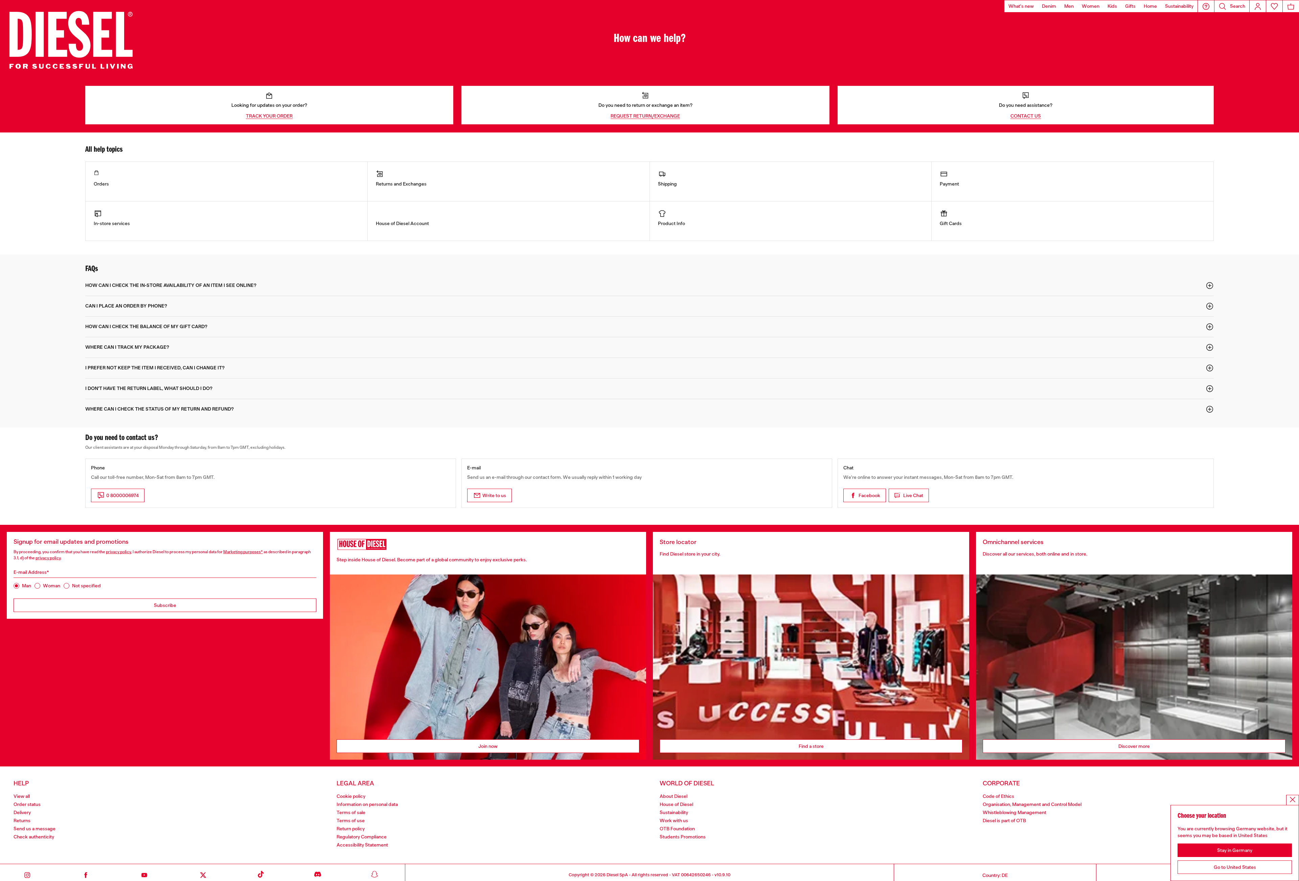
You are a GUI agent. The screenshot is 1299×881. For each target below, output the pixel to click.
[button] (1206, 6)
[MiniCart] (1291, 6)
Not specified (86, 585)
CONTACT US (1025, 116)
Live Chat (913, 495)
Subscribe (165, 605)
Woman (51, 585)
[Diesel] (71, 39)
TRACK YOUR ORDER (269, 116)
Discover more (1134, 746)
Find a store (811, 746)
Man (26, 585)
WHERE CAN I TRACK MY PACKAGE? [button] (127, 347)
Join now (488, 746)
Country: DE (995, 875)
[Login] (1258, 6)
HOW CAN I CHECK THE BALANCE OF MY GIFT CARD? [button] (146, 326)
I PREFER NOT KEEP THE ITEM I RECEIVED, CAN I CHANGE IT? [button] (155, 368)
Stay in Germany (1234, 850)
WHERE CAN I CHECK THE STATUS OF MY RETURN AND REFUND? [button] (159, 409)
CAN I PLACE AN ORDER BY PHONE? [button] (126, 306)
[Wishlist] (1274, 6)
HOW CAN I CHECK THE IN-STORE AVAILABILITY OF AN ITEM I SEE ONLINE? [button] (170, 285)
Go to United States (1235, 867)
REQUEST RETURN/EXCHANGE (645, 116)
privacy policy (118, 551)
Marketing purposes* (243, 551)
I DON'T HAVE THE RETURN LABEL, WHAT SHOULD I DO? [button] (148, 388)
